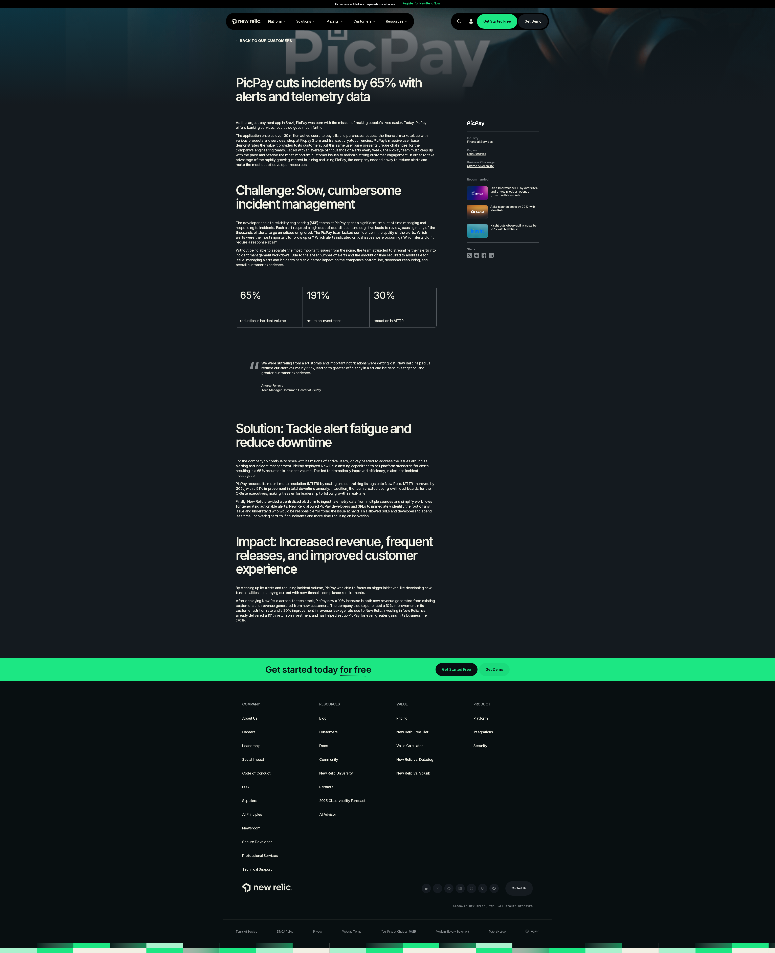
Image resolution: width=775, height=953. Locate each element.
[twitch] (483, 888)
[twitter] (437, 888)
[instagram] (471, 888)
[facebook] (494, 888)
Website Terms (351, 931)
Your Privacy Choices (394, 931)
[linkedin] (460, 888)
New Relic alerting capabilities (345, 466)
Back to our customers (266, 40)
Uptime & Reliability (480, 166)
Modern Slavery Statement (452, 931)
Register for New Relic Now (421, 3)
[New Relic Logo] (245, 21)
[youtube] (426, 888)
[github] (449, 888)
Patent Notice (497, 931)
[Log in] (471, 21)
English (534, 931)
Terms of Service (246, 931)
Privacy (318, 931)
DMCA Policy (285, 931)
